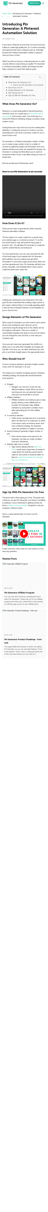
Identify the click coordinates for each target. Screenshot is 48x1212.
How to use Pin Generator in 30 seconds (28, 85)
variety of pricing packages (18, 505)
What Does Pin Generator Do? (19, 82)
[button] (34, 3)
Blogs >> (10, 15)
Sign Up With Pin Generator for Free (22, 95)
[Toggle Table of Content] (40, 77)
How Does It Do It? (15, 87)
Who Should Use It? (15, 93)
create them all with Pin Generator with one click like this (27, 458)
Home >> (4, 15)
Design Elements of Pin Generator (21, 90)
